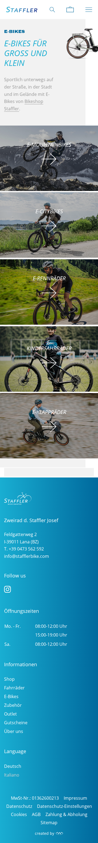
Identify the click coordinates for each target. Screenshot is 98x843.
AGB (36, 814)
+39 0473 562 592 (26, 549)
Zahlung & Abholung (66, 814)
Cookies (19, 814)
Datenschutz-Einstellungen (64, 806)
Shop (9, 679)
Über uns (13, 731)
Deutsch (12, 766)
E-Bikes (11, 696)
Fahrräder (14, 688)
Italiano (11, 775)
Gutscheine (15, 723)
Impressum (75, 798)
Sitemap (49, 823)
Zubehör (13, 705)
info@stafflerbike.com (26, 556)
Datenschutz (19, 806)
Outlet (10, 714)
